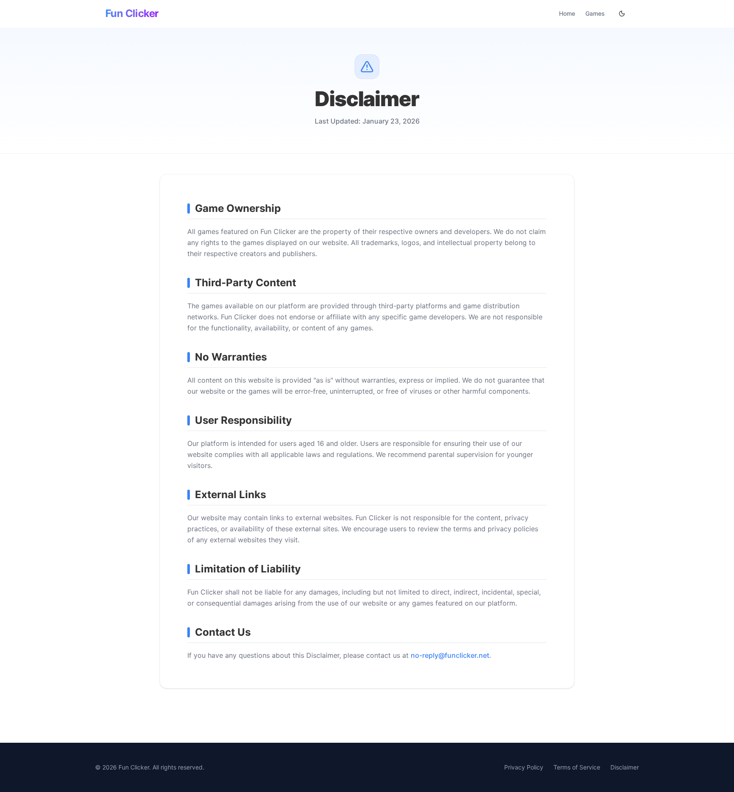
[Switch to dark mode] (622, 13)
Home (567, 13)
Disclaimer (624, 767)
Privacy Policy (523, 767)
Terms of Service (576, 767)
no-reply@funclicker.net (450, 655)
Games (595, 13)
